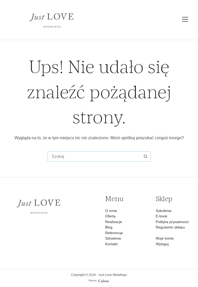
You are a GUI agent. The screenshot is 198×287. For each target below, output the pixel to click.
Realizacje (113, 222)
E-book (161, 216)
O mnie (111, 211)
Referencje (114, 233)
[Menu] (185, 19)
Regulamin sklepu (170, 227)
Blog (108, 227)
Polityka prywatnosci (172, 222)
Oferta (110, 216)
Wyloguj (162, 244)
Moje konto (165, 238)
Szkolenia (113, 238)
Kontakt (111, 244)
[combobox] (94, 156)
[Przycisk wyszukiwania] (145, 156)
